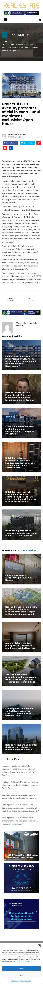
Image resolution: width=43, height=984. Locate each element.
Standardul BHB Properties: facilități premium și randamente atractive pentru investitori (20, 430)
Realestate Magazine (17, 134)
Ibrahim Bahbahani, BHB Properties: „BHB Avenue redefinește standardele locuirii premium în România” (20, 396)
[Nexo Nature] (21, 845)
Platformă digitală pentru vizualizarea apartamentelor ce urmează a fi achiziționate (21, 533)
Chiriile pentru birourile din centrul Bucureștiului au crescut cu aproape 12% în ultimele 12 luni (19, 712)
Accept (21, 969)
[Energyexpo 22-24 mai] (21, 878)
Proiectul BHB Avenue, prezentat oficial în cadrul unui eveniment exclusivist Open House (21, 114)
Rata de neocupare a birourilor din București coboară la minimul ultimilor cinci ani (21, 747)
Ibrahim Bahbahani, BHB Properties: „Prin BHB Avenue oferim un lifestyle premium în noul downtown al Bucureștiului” (21, 361)
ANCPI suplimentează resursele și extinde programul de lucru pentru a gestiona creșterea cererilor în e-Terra (21, 678)
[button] (39, 946)
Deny (21, 975)
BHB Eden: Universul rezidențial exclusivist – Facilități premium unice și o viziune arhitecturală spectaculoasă (20, 463)
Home (4, 41)
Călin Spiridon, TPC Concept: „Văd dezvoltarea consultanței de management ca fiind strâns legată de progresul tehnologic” (20, 808)
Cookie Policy (15, 981)
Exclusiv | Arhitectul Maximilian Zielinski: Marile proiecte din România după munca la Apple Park (21, 785)
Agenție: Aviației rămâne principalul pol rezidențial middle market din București (20, 645)
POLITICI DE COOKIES (24, 961)
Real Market (19, 35)
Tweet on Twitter (28, 143)
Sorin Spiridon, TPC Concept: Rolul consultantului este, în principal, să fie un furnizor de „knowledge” (20, 820)
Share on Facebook (11, 143)
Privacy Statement (25, 981)
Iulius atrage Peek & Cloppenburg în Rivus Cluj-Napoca (19, 577)
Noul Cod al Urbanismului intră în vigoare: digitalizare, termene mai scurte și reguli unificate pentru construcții (21, 610)
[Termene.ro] (21, 913)
